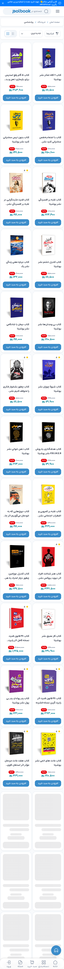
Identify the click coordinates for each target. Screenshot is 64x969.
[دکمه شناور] (56, 950)
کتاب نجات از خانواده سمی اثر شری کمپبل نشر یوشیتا (48, 879)
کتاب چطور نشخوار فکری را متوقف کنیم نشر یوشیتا (16, 391)
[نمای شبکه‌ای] (7, 33)
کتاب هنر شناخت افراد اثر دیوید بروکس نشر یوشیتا (49, 578)
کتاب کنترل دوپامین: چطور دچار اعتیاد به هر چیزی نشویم (17, 578)
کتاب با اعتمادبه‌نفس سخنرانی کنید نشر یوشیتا (50, 142)
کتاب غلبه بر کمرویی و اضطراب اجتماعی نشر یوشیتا (49, 516)
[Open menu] (57, 11)
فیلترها (50, 33)
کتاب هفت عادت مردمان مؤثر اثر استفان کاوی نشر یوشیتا (17, 765)
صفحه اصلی (54, 22)
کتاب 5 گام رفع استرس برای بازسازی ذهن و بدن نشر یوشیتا (16, 79)
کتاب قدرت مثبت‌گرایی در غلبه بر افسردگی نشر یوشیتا (16, 204)
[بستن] (2, 3)
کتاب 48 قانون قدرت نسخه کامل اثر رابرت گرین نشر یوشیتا (18, 640)
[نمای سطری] (13, 33)
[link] (54, 22)
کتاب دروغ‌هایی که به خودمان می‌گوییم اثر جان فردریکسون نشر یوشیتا (16, 516)
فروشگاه (42, 22)
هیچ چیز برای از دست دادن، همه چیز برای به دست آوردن (49, 931)
